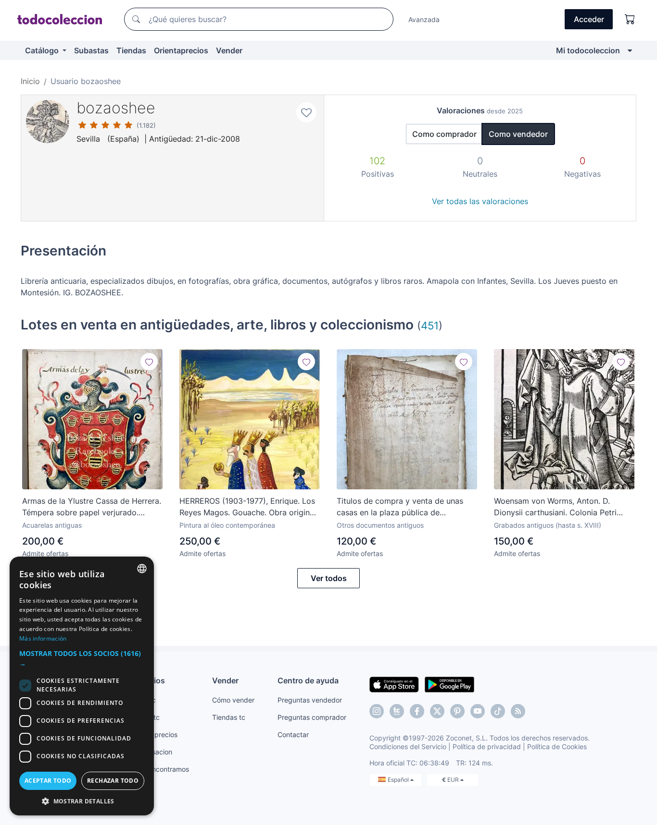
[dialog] (82, 686)
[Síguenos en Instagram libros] (397, 711)
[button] (81, 658)
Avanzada (424, 19)
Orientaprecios (181, 50)
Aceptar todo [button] (48, 780)
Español (399, 779)
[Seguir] (149, 361)
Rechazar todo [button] (113, 780)
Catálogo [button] (43, 50)
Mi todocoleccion (588, 50)
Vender (229, 50)
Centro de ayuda (308, 680)
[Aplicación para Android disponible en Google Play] (449, 684)
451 (430, 325)
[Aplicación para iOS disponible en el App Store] (394, 684)
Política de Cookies (557, 746)
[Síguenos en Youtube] (477, 711)
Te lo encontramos (160, 769)
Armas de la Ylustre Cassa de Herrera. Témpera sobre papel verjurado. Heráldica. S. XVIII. (91, 507)
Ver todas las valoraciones (480, 201)
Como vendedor (518, 134)
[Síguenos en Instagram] (376, 711)
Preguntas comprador (312, 717)
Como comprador (444, 134)
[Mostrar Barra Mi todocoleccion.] (630, 50)
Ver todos (329, 578)
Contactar (293, 734)
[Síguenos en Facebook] (417, 711)
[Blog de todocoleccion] (518, 711)
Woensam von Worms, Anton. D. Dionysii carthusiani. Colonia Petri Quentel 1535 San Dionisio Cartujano (561, 507)
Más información (43, 638)
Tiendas (131, 50)
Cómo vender (233, 700)
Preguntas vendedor (310, 700)
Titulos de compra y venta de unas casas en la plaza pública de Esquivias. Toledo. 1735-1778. (400, 507)
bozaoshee (115, 107)
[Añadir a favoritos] (306, 112)
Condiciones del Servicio (407, 746)
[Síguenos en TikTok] (498, 711)
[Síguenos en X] (437, 711)
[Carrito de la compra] (630, 19)
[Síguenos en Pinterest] (457, 711)
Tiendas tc (228, 717)
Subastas (91, 50)
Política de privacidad (487, 746)
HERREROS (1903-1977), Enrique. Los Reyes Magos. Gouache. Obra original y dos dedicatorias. (247, 507)
